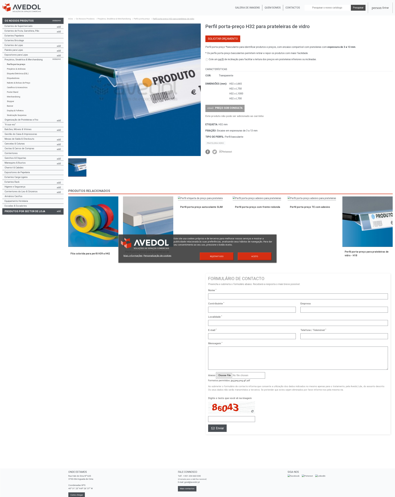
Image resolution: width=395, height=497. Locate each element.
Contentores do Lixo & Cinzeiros (21, 191)
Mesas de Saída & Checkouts (19, 139)
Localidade (215, 316)
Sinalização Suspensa (16, 115)
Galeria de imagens (247, 7)
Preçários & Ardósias (16, 69)
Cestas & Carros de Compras (19, 148)
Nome (212, 290)
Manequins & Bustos (15, 163)
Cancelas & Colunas (15, 143)
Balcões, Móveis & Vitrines (18, 129)
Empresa (305, 303)
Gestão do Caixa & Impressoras (21, 134)
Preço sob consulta (225, 107)
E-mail (212, 330)
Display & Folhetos (15, 110)
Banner (10, 106)
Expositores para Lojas (16, 55)
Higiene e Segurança (15, 186)
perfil (221, 59)
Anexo (211, 375)
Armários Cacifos (13, 196)
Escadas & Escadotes (16, 206)
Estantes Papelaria (14, 35)
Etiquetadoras (13, 78)
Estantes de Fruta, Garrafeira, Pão (22, 31)
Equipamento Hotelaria (16, 201)
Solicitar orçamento (223, 38)
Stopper (10, 101)
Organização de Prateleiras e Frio (21, 120)
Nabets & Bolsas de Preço (18, 83)
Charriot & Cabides (14, 167)
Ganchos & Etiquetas (15, 158)
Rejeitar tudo (216, 256)
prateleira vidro (215, 143)
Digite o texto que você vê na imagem (230, 398)
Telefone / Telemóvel (313, 330)
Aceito (254, 256)
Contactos (292, 7)
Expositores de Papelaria (17, 172)
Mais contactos (187, 488)
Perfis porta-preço (16, 64)
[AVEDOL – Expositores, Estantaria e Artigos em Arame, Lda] (21, 7)
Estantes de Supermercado (19, 26)
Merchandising (13, 97)
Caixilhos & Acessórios (17, 87)
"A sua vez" (10, 124)
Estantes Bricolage (14, 40)
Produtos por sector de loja (25, 211)
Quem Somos (273, 7)
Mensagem (215, 343)
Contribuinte (216, 303)
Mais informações (132, 255)
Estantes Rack (12, 182)
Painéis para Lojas (14, 50)
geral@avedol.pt (192, 482)
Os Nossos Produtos (19, 20)
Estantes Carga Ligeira (16, 177)
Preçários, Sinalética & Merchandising (24, 59)
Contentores (11, 153)
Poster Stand (12, 92)
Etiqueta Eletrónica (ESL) (18, 73)
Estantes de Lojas (14, 45)
